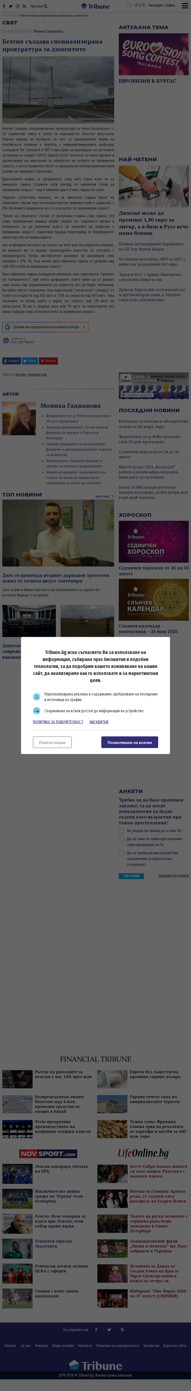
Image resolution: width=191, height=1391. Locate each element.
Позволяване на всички (130, 743)
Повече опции (52, 743)
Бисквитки (99, 722)
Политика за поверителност (58, 722)
